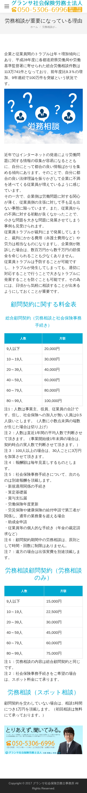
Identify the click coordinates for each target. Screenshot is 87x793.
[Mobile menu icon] (6, 6)
